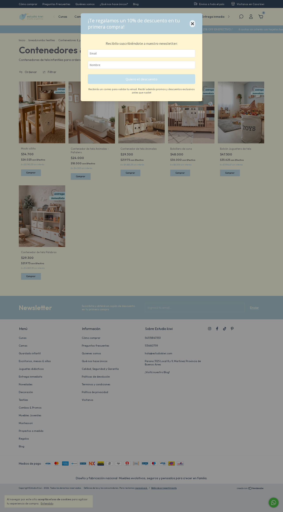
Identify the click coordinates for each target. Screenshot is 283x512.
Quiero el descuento (141, 79)
